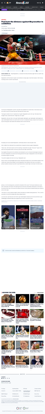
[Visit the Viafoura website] (41, 269)
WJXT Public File (37, 390)
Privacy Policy (3, 396)
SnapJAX (41, 7)
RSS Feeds (25, 388)
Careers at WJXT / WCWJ (16, 390)
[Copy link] (22, 71)
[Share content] (8, 71)
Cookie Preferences (37, 396)
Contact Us (3, 390)
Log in (39, 255)
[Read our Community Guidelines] (3, 251)
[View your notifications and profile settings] (42, 263)
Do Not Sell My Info (15, 396)
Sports (21, 7)
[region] (22, 262)
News (2, 7)
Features (27, 7)
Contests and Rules (37, 388)
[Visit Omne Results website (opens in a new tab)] (22, 383)
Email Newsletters (15, 388)
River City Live (35, 7)
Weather (15, 7)
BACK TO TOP (22, 374)
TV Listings (3, 388)
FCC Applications (26, 396)
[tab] (4, 263)
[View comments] (37, 71)
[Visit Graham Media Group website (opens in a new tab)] (19, 408)
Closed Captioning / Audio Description (26, 391)
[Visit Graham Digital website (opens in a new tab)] (26, 408)
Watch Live (8, 7)
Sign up (42, 255)
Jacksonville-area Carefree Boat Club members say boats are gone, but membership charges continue (29, 9)
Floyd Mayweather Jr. (7, 30)
